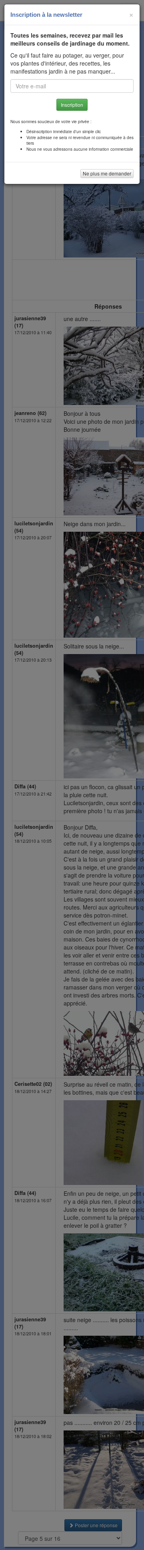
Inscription (72, 104)
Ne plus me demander (107, 173)
